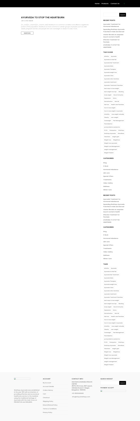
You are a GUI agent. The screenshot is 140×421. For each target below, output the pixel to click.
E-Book (105, 166)
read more (27, 33)
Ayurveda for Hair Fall (110, 59)
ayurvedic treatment (110, 82)
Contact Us (115, 3)
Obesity (106, 117)
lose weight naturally (118, 114)
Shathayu (121, 130)
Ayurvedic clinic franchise (111, 79)
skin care (106, 173)
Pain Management (118, 120)
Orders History (48, 390)
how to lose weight (109, 108)
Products (105, 3)
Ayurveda (113, 56)
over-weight (114, 117)
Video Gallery (108, 183)
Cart (44, 394)
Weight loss (107, 140)
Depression (107, 98)
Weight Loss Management (112, 146)
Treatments (107, 180)
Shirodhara (121, 133)
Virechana (107, 136)
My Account (47, 383)
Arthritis (106, 56)
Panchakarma (108, 124)
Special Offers (108, 176)
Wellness (106, 186)
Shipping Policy (48, 401)
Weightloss (116, 140)
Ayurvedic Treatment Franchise (113, 85)
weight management (110, 149)
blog (31, 21)
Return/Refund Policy (50, 405)
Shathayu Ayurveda (110, 133)
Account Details (48, 386)
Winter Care (107, 190)
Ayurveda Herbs (108, 66)
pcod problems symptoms (112, 127)
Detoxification (108, 101)
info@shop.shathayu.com (81, 397)
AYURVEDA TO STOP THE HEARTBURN (42, 17)
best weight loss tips (110, 92)
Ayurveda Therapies (110, 69)
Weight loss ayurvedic (110, 143)
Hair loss (106, 104)
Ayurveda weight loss (110, 72)
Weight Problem (109, 153)
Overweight (107, 120)
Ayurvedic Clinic (108, 75)
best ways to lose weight (111, 88)
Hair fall (117, 101)
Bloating (121, 92)
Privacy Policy (47, 412)
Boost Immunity (118, 95)
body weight (108, 95)
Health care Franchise (117, 104)
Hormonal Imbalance (110, 169)
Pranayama (113, 130)
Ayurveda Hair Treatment (111, 63)
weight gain (115, 136)
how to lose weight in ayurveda (113, 111)
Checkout (46, 398)
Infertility (107, 114)
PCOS (105, 130)
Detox (114, 98)
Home (97, 3)
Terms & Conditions (50, 409)
